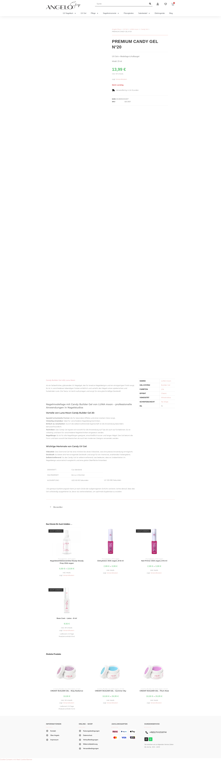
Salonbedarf (142, 13)
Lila (162, 389)
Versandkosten (121, 79)
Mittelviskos (166, 397)
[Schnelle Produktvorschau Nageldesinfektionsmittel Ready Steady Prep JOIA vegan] (86, 531)
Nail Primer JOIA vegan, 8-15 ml (154, 561)
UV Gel (83, 13)
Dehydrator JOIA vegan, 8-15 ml (110, 561)
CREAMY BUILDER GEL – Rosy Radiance (66, 691)
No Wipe (164, 402)
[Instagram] (146, 739)
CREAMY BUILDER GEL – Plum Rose (154, 691)
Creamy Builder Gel (60, 689)
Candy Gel (144, 29)
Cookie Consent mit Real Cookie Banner (16, 759)
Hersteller (58, 507)
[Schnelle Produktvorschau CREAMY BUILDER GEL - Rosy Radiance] (86, 661)
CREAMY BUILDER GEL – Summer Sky (110, 691)
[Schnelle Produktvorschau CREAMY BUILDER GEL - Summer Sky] (130, 661)
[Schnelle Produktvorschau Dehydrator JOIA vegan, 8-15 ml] (130, 531)
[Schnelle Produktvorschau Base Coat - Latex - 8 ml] (86, 590)
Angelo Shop (116, 29)
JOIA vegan (72, 559)
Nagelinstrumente (109, 13)
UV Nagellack (68, 13)
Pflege (93, 13)
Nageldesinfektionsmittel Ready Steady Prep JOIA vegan (67, 562)
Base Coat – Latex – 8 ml (67, 618)
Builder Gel (165, 385)
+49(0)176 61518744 (158, 732)
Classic (164, 393)
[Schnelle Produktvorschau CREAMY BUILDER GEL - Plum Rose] (173, 661)
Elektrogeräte (160, 13)
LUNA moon (134, 29)
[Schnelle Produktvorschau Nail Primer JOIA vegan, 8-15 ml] (173, 531)
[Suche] (150, 3)
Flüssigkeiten (129, 13)
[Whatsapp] (150, 739)
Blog (171, 13)
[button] (110, 507)
